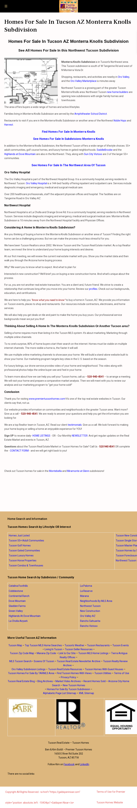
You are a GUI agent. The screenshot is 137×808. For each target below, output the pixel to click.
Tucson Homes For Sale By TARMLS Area (31, 673)
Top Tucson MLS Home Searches (43, 645)
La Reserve (86, 591)
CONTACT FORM (19, 450)
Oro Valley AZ (87, 616)
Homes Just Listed (19, 535)
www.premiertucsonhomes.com (47, 398)
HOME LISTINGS (41, 435)
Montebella (55, 471)
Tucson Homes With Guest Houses (104, 669)
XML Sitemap (86, 693)
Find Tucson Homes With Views (74, 673)
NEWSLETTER (80, 435)
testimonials (75, 424)
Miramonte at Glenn (78, 471)
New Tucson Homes (74, 685)
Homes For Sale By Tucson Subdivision (68, 689)
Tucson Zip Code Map (22, 653)
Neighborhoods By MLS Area (96, 601)
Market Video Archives (68, 681)
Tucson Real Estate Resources (65, 669)
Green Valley (16, 611)
